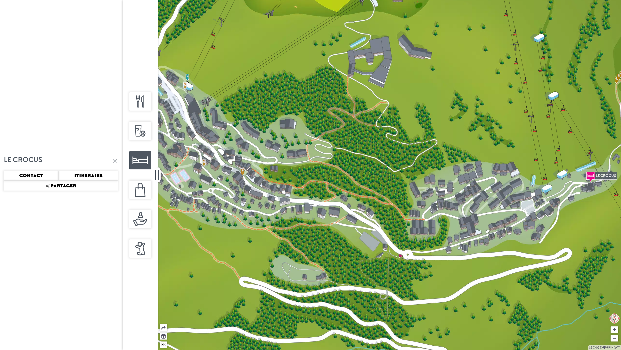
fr (163, 344)
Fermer (115, 161)
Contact (31, 175)
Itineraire (88, 175)
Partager (63, 186)
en (173, 344)
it (181, 344)
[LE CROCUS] (591, 175)
